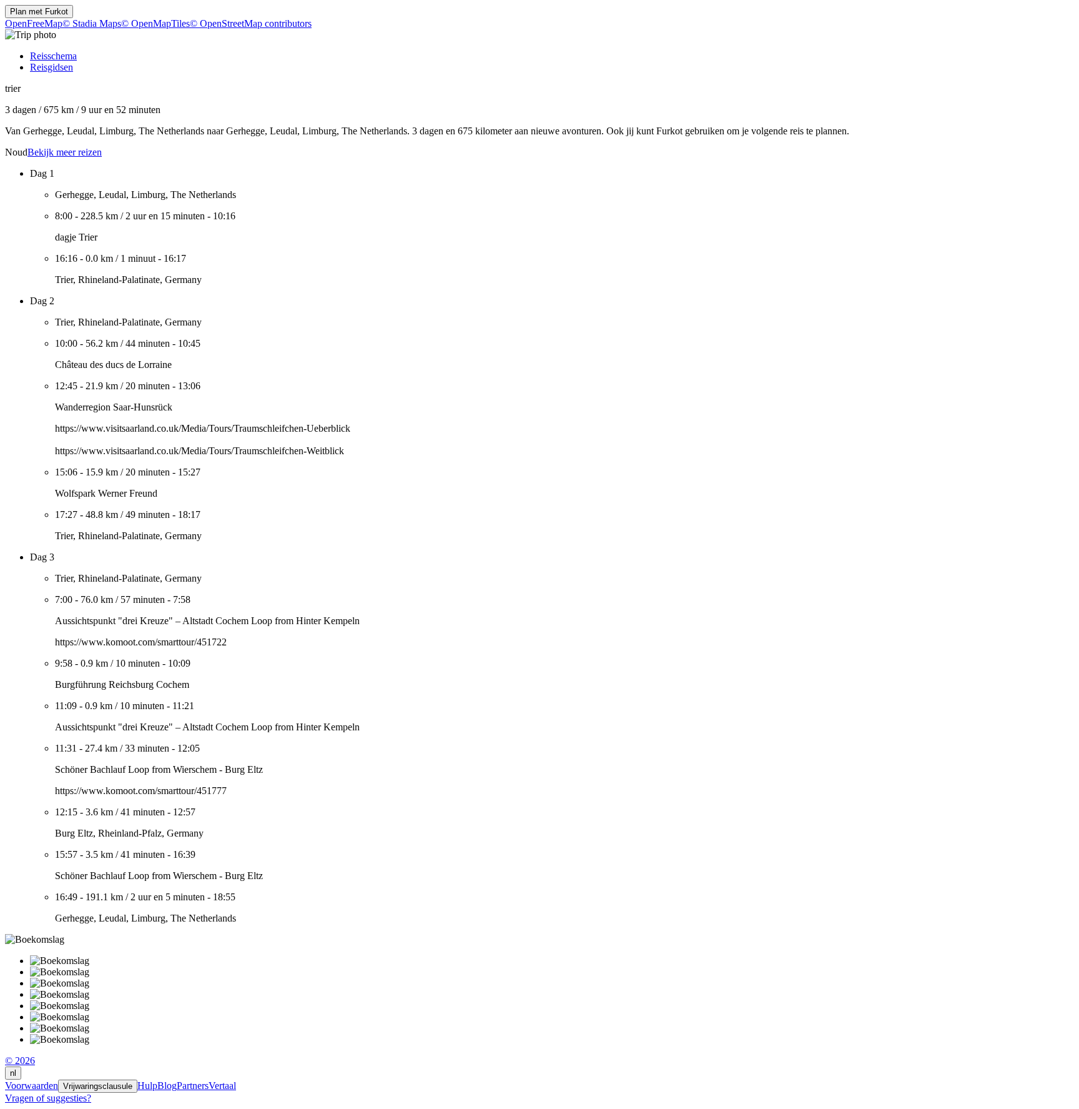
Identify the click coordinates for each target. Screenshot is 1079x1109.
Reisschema (53, 56)
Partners (193, 1085)
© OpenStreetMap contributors (251, 23)
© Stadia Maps (91, 23)
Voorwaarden (31, 1085)
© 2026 (20, 1060)
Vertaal (222, 1085)
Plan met (39, 11)
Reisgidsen (51, 67)
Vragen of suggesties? (48, 1098)
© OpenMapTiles (155, 23)
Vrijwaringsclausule (97, 1086)
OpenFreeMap (33, 23)
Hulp (147, 1085)
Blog (167, 1085)
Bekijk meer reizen (64, 152)
